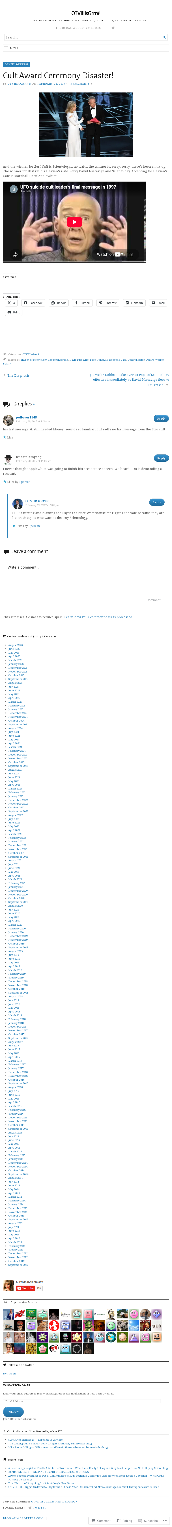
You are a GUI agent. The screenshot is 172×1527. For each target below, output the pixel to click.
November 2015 (18, 1121)
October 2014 (16, 1170)
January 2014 (16, 1204)
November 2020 (18, 894)
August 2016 (15, 1087)
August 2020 (15, 905)
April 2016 (14, 1102)
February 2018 (17, 1019)
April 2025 (14, 697)
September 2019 (18, 947)
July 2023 (13, 773)
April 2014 (14, 1193)
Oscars (150, 359)
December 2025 (18, 667)
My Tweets (9, 1373)
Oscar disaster (136, 359)
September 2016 (18, 1083)
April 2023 (14, 784)
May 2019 (13, 962)
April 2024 (14, 743)
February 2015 (17, 1155)
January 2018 (16, 1023)
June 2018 (14, 1004)
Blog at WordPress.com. (23, 1518)
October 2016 (16, 1079)
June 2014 (14, 1185)
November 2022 (18, 803)
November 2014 (18, 1166)
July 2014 (13, 1181)
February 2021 (17, 883)
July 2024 (13, 731)
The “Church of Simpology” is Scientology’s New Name (41, 1483)
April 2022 (14, 830)
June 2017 (14, 1049)
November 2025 (18, 671)
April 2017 (14, 1057)
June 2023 (14, 777)
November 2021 (18, 849)
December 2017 (18, 1026)
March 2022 (15, 834)
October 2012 (16, 1261)
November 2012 (18, 1257)
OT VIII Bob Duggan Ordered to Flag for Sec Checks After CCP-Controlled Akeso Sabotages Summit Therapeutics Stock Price (83, 1487)
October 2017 (16, 1034)
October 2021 (16, 853)
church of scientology (34, 359)
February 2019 (17, 973)
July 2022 (13, 819)
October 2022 (16, 807)
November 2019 (18, 939)
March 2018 (15, 1015)
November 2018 (18, 985)
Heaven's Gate (117, 359)
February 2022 (17, 837)
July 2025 (13, 686)
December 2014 (18, 1162)
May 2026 (13, 652)
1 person (24, 482)
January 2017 (16, 1068)
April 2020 (14, 920)
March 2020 (15, 924)
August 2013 (15, 1223)
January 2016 (16, 1113)
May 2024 (13, 739)
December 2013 (18, 1208)
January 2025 (16, 709)
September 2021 (18, 856)
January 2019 (16, 977)
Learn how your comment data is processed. (98, 617)
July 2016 (13, 1091)
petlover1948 (26, 417)
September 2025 (18, 679)
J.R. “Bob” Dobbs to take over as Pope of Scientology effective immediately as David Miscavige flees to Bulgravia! (129, 380)
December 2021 (18, 845)
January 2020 (16, 932)
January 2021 (16, 886)
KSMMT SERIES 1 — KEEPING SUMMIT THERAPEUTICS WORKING (48, 1471)
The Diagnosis (18, 375)
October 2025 (16, 675)
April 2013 (14, 1238)
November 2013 (18, 1212)
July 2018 (13, 1000)
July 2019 (13, 954)
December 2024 (18, 713)
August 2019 (15, 951)
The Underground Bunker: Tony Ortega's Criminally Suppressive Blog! (50, 1443)
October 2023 (16, 762)
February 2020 (17, 928)
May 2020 (13, 917)
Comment (153, 600)
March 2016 (15, 1106)
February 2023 (17, 792)
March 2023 (15, 788)
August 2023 (15, 769)
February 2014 (17, 1200)
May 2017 (13, 1053)
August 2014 (15, 1177)
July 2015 (13, 1136)
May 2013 (13, 1234)
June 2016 (14, 1094)
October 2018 (16, 988)
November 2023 (18, 758)
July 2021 (13, 864)
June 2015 (14, 1140)
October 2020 (16, 898)
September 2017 (18, 1038)
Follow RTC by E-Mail (16, 1385)
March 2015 (15, 1151)
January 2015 (16, 1158)
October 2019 (16, 943)
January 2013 (16, 1249)
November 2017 (18, 1030)
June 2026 (14, 648)
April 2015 (14, 1147)
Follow (13, 1411)
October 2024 (16, 720)
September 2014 (18, 1174)
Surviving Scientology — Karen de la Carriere (35, 1439)
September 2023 (18, 765)
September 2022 (18, 811)
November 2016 (18, 1075)
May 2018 (13, 1007)
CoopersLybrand (58, 359)
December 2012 (18, 1253)
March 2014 (15, 1196)
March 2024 (15, 747)
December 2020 (18, 890)
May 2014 (13, 1189)
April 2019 (14, 966)
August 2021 (15, 860)
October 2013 (16, 1215)
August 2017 (15, 1041)
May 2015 (13, 1143)
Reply (161, 418)
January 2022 (16, 841)
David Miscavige (79, 359)
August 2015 (15, 1132)
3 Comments (80, 83)
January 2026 (16, 664)
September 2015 (18, 1128)
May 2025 (13, 694)
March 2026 (15, 660)
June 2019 (14, 958)
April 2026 (14, 656)
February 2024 (17, 750)
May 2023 (13, 781)
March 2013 (15, 1242)
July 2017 (13, 1045)
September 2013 (18, 1219)
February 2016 (17, 1109)
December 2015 (18, 1117)
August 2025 (15, 682)
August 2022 (15, 815)
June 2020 (14, 913)
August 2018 (15, 996)
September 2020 (18, 902)
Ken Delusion (66, 1501)
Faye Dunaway (99, 359)
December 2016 (18, 1072)
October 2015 (16, 1125)
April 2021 (14, 875)
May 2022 (13, 826)
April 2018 (14, 1011)
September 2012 (18, 1264)
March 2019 (15, 970)
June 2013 (14, 1230)
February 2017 (17, 1064)
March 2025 (15, 701)
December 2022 (18, 800)
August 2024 (15, 728)
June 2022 (14, 822)
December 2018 (18, 981)
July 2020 (13, 909)
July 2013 (13, 1227)
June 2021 (14, 868)
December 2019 (18, 936)
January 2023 (16, 796)
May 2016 (13, 1098)
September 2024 (18, 724)
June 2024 (14, 735)
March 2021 (15, 879)
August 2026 (15, 645)
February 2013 (17, 1246)
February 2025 (17, 705)
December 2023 (18, 754)
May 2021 (13, 871)
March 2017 (15, 1060)
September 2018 (18, 992)
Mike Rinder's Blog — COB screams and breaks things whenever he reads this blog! (58, 1447)
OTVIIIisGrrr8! (86, 13)
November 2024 (18, 716)
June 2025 (14, 690)
